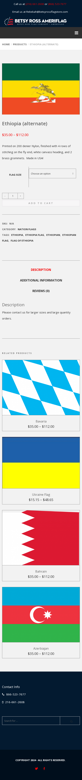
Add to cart (41, 203)
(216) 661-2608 (35, 4)
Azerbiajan (41, 648)
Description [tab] (41, 270)
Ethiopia (17, 235)
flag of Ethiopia (22, 240)
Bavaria (41, 421)
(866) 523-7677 (57, 4)
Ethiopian (53, 235)
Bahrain (41, 571)
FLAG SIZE (15, 174)
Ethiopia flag (34, 235)
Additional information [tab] (41, 280)
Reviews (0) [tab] (41, 291)
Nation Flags (27, 229)
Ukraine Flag (41, 494)
